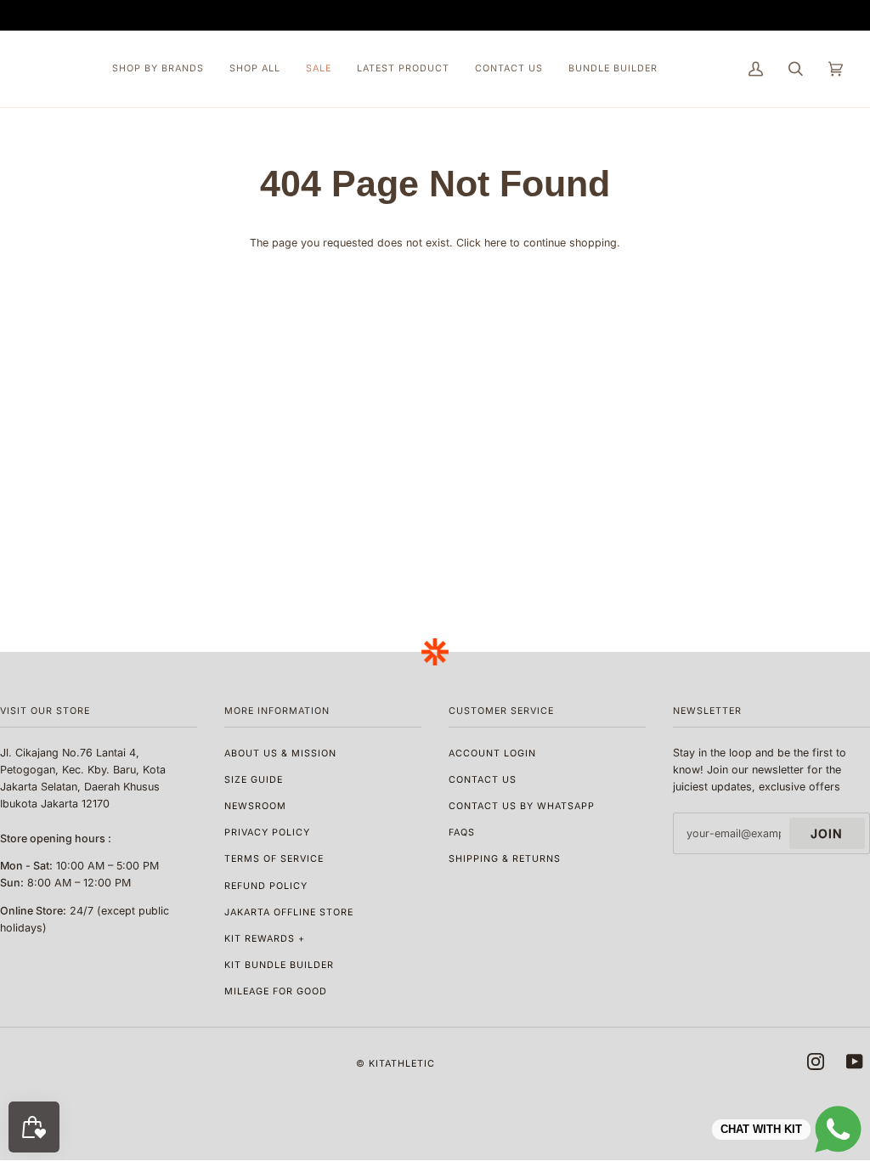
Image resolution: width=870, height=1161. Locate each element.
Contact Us (483, 779)
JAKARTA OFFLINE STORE (288, 912)
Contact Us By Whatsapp (522, 806)
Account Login (492, 753)
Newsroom (255, 806)
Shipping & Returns (505, 858)
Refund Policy (266, 886)
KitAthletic (402, 1063)
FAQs (462, 832)
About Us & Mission (280, 753)
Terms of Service (274, 858)
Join (827, 833)
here (495, 242)
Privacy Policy (267, 832)
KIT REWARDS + (264, 938)
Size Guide (253, 779)
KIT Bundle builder (279, 965)
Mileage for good (275, 991)
